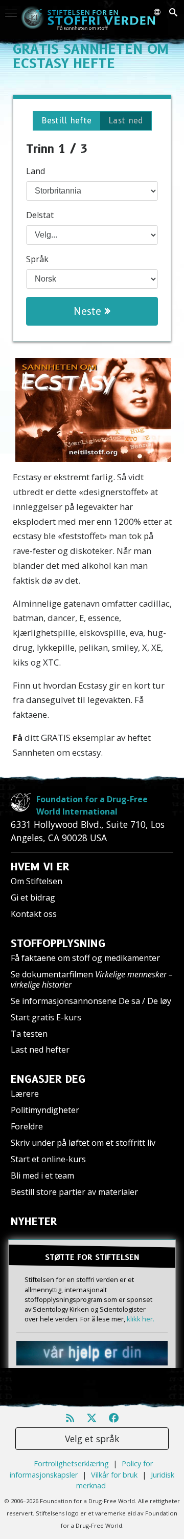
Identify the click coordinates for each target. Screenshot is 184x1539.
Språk (37, 259)
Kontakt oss (34, 914)
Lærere (25, 1093)
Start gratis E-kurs (46, 1017)
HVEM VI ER (40, 867)
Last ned (125, 120)
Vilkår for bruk (114, 1475)
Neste (89, 311)
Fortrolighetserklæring (71, 1463)
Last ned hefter (40, 1049)
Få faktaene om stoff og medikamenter (85, 958)
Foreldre (27, 1126)
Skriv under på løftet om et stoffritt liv (83, 1142)
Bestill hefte (66, 120)
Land (35, 171)
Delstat (40, 215)
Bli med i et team (42, 1175)
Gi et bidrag (33, 897)
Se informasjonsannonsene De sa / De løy (91, 1001)
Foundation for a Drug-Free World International (92, 805)
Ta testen (29, 1033)
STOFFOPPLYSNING (58, 943)
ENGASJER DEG (48, 1079)
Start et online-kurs (48, 1159)
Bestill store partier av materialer (74, 1192)
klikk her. (140, 1318)
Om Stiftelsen (36, 881)
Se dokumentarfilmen (92, 979)
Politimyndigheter (45, 1110)
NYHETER (34, 1221)
